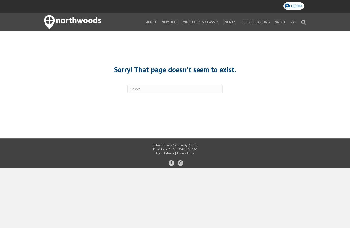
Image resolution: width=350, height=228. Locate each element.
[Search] (302, 22)
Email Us (159, 149)
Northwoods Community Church (176, 145)
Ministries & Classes (200, 22)
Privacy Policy (186, 153)
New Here (170, 22)
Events (229, 22)
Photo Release (165, 153)
